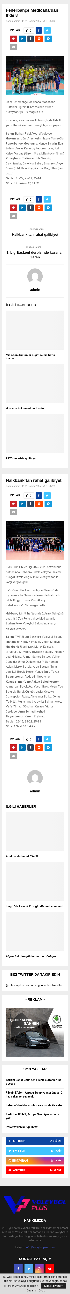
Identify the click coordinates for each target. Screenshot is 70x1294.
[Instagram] (39, 1268)
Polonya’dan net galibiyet (22, 1127)
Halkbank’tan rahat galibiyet (35, 235)
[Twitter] (28, 1268)
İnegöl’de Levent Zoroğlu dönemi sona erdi (34, 906)
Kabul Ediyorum (53, 1285)
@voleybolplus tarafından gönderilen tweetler (34, 985)
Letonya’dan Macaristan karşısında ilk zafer (34, 1105)
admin (16, 21)
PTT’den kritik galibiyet (21, 458)
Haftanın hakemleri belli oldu (25, 408)
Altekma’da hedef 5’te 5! (22, 856)
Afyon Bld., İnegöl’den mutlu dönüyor (31, 956)
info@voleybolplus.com (40, 1247)
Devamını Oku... (36, 1290)
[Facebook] (18, 1268)
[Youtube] (50, 1268)
